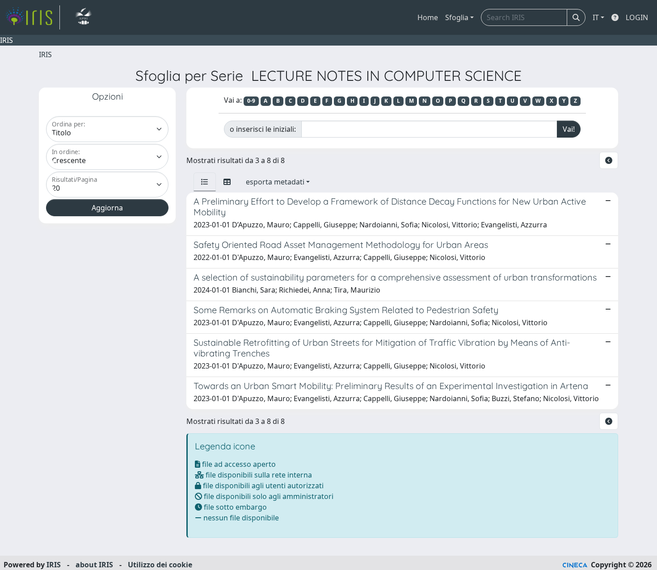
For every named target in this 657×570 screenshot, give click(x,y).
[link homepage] (32, 17)
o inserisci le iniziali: (263, 129)
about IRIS (94, 565)
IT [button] (596, 17)
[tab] (205, 181)
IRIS (45, 54)
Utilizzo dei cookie (160, 565)
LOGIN (637, 17)
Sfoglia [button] (456, 17)
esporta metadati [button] (275, 182)
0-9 (251, 101)
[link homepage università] (83, 17)
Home (427, 17)
